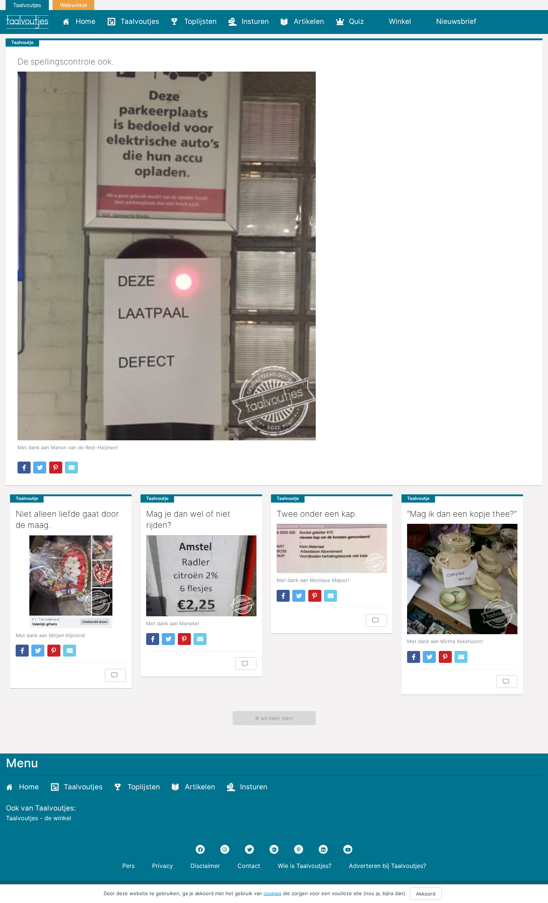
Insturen (255, 21)
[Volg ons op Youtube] (347, 849)
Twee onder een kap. (317, 514)
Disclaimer (205, 865)
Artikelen (309, 21)
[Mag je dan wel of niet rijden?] (201, 575)
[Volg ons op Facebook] (200, 849)
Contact (248, 865)
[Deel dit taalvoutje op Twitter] (39, 467)
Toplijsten (200, 21)
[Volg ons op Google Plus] (274, 849)
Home (85, 21)
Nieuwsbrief (456, 21)
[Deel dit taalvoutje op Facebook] (24, 467)
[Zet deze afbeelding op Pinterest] (55, 467)
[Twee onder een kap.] (332, 548)
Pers (128, 865)
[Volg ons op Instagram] (224, 849)
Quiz (356, 21)
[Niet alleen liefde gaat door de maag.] (71, 581)
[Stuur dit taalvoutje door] (71, 467)
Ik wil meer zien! (274, 718)
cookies (272, 893)
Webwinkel (73, 5)
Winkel (400, 21)
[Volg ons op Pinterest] (298, 849)
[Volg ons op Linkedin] (323, 849)
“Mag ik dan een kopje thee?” (462, 514)
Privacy (162, 865)
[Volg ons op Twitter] (249, 849)
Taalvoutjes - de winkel (38, 818)
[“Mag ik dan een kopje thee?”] (462, 579)
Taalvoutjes (27, 5)
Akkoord (425, 894)
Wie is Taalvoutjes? (304, 865)
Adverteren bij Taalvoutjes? (387, 865)
